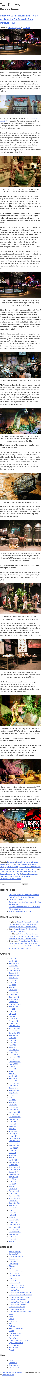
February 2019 (14, 1162)
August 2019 (13, 1148)
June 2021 (12, 1098)
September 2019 (14, 1145)
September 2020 (14, 1117)
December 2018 (14, 1167)
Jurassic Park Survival (16, 1288)
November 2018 (14, 1169)
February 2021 (14, 1107)
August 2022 (13, 1064)
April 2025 (12, 987)
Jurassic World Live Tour (17, 1304)
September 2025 (14, 975)
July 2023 (12, 1038)
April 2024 (12, 1016)
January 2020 (13, 1136)
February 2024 (14, 1021)
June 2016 (12, 1239)
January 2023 (13, 1052)
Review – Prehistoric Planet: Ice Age (21, 911)
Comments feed (14, 1365)
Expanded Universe (23, 862)
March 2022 (13, 1076)
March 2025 (13, 990)
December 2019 (14, 1138)
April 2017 (12, 1215)
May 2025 (12, 985)
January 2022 (13, 1081)
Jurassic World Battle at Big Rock (20, 1292)
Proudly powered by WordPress (11, 1372)
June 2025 (12, 982)
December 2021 (14, 1083)
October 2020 (13, 1114)
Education (12, 1266)
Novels (11, 1319)
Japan (36, 871)
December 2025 (14, 968)
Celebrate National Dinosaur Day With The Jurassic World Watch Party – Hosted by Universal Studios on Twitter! (24, 924)
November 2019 (14, 1141)
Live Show (3, 876)
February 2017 (14, 1220)
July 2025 (12, 980)
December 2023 (14, 1026)
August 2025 (13, 978)
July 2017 (12, 1208)
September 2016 (14, 1232)
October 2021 (13, 1088)
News (11, 1316)
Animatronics (10, 871)
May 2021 (12, 1100)
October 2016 (13, 1229)
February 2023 (14, 1050)
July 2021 (12, 1095)
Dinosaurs (19, 871)
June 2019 (12, 1153)
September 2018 (14, 1174)
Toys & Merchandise (27, 869)
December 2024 (14, 997)
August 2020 (13, 1119)
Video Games (13, 1347)
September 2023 (14, 1033)
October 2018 (13, 1172)
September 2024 (14, 1004)
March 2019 (13, 1160)
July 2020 (12, 1121)
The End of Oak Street (16, 899)
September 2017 (14, 1203)
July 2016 (12, 1237)
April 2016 (12, 1241)
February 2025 (14, 992)
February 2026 (14, 963)
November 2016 (14, 1227)
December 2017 (14, 1196)
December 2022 (14, 1054)
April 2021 (12, 1102)
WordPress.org (14, 1367)
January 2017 (13, 1222)
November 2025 (14, 971)
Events (11, 1268)
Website (12, 1350)
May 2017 (12, 1213)
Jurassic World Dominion (17, 1300)
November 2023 (14, 1028)
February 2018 (14, 1191)
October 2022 (13, 1059)
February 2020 (14, 1133)
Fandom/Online (14, 1276)
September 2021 (14, 1090)
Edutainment (28, 871)
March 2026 (13, 961)
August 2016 (13, 1234)
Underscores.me (8, 1375)
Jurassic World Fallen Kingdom (20, 1302)
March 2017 (13, 1217)
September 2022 (14, 1062)
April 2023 (12, 1045)
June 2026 (12, 959)
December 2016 (14, 1225)
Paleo (2, 867)
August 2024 (13, 1006)
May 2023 (12, 1042)
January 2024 (13, 1023)
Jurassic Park (5, 864)
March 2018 (13, 1189)
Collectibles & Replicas (17, 1256)
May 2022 (12, 1071)
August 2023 (13, 1035)
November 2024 (14, 999)
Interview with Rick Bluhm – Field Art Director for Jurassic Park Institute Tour (19, 19)
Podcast (12, 1326)
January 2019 (13, 1165)
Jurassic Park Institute (29, 864)
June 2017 (12, 1210)
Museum (11, 876)
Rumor (11, 1331)
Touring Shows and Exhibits (10, 869)
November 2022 (14, 1057)
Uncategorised (14, 1345)
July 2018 (12, 1179)
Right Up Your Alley (12, 867)
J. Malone (26, 28)
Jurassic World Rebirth (17, 1307)
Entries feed (13, 1363)
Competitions (13, 1259)
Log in (11, 1360)
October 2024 (13, 1002)
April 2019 (12, 1157)
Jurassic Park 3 (15, 864)
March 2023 (13, 1047)
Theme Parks (36, 867)
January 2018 (13, 1193)
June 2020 (12, 1124)
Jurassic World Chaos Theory (19, 1297)
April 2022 (12, 1074)
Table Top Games (15, 1333)
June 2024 (12, 1011)
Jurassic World (14, 1290)
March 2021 (13, 1105)
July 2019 (12, 1150)
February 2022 (14, 1078)
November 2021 (14, 1086)
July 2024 (12, 1009)
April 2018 (12, 1186)
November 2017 (14, 1198)
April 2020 (12, 1129)
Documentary (13, 1264)
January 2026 (13, 966)
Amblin (2, 871)
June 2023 (12, 1040)
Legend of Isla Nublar (16, 1309)
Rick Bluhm (19, 876)
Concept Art (11, 862)
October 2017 (13, 1201)
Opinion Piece (14, 1321)
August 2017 (13, 1205)
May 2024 (12, 1014)
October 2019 (13, 1143)
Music (11, 1314)
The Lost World (25, 867)
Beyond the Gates (15, 1252)
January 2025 (13, 994)
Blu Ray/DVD (13, 1254)
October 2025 (13, 973)
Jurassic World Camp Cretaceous (20, 1295)
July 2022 (12, 1066)
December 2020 (14, 1110)
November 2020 (14, 1112)
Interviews (34, 862)
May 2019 (12, 1155)
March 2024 (13, 1018)
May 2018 (12, 1184)
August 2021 (13, 1093)
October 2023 (13, 1030)
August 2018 (13, 1177)
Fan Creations (14, 1273)
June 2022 (12, 1069)
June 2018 (12, 1181)
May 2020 (12, 1126)
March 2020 (13, 1131)
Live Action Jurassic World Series (20, 1311)
